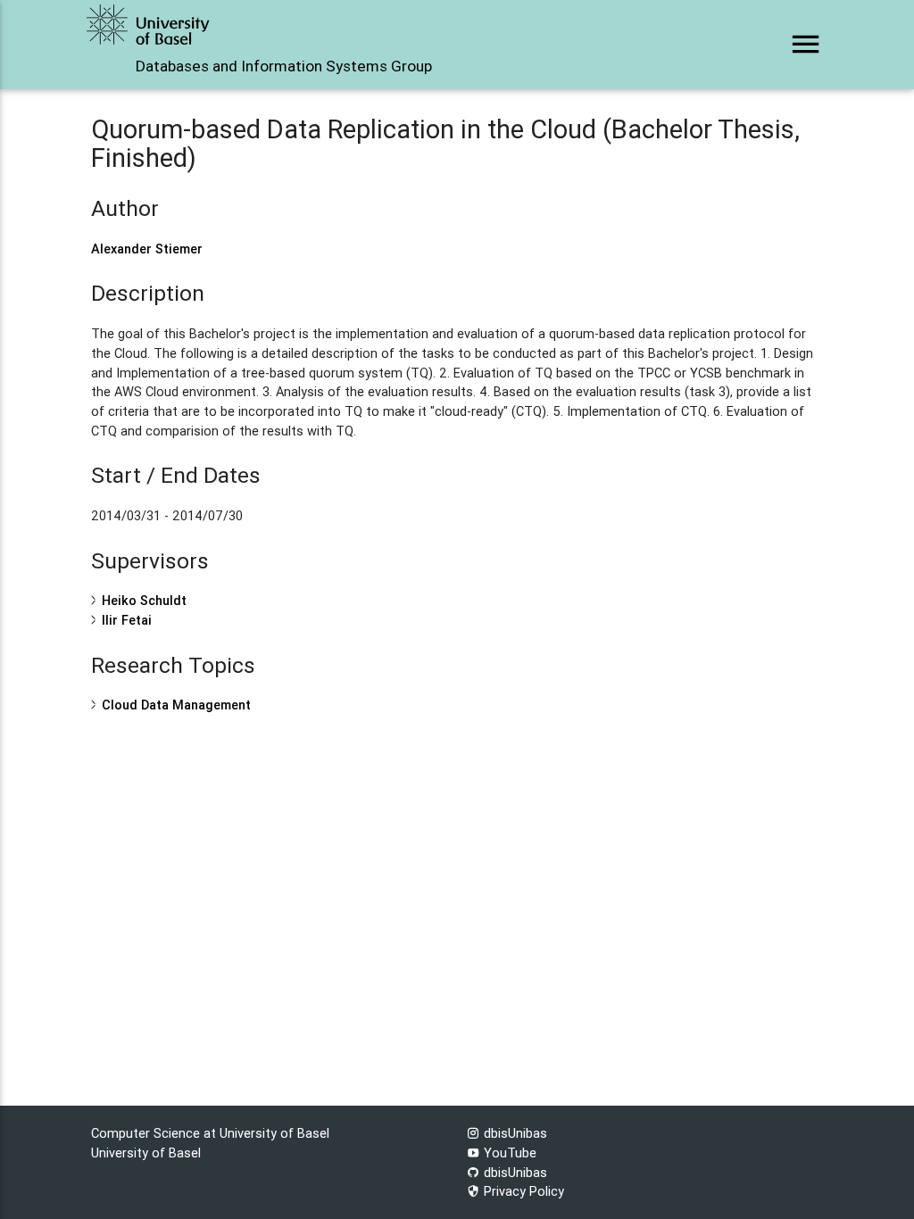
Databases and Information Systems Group (284, 66)
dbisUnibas (513, 1132)
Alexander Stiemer (147, 248)
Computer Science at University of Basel (210, 1132)
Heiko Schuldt (144, 600)
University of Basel (146, 1152)
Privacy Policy (522, 1190)
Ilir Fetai (127, 619)
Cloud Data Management (176, 704)
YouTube (508, 1152)
